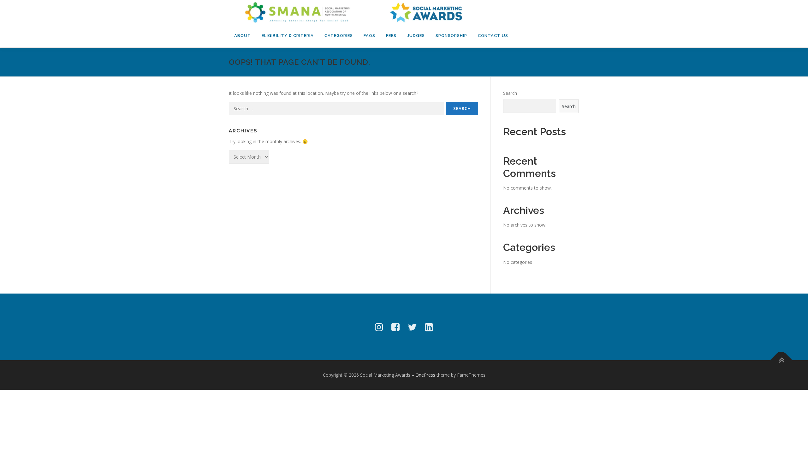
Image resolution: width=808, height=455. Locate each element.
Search (510, 93)
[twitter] (412, 326)
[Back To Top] (781, 360)
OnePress (425, 375)
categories (338, 35)
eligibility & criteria (288, 35)
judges (416, 35)
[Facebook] (395, 326)
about (242, 35)
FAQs (369, 35)
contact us (493, 35)
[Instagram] (379, 326)
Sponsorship (451, 35)
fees (391, 35)
